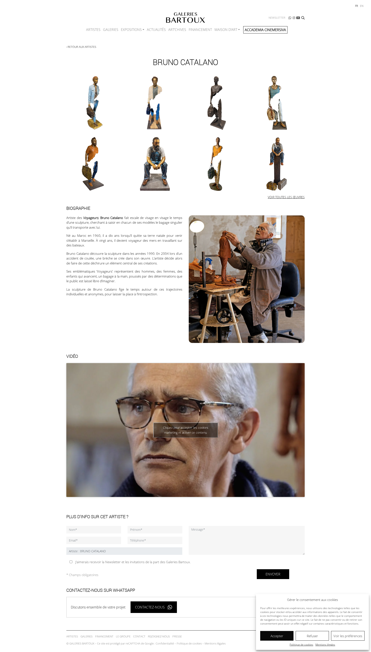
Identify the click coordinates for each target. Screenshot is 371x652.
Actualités (156, 29)
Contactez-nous (150, 607)
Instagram (294, 18)
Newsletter (277, 18)
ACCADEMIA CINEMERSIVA (265, 29)
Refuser (312, 636)
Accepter (277, 636)
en (361, 6)
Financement (200, 29)
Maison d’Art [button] (225, 29)
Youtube (298, 18)
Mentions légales (325, 644)
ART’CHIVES (177, 29)
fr (356, 6)
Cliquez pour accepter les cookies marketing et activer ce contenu (185, 430)
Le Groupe (123, 636)
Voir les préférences (347, 636)
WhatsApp (290, 18)
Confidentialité (165, 643)
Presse (177, 636)
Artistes (93, 29)
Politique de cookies (301, 644)
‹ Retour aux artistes (81, 47)
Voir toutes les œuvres (286, 197)
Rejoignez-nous (159, 636)
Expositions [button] (131, 29)
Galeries (110, 29)
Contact (139, 636)
